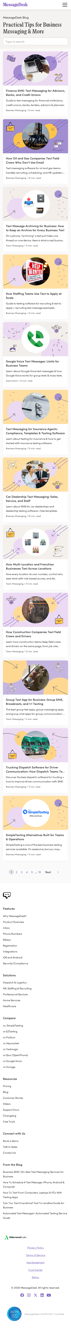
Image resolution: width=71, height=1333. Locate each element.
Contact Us (9, 1152)
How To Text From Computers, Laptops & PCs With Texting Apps (32, 1195)
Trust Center (35, 1270)
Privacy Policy (35, 1247)
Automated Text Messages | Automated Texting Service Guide (35, 1215)
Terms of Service (35, 1255)
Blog (5, 1092)
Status (35, 1277)
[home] (17, 5)
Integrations (10, 951)
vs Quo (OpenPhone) (15, 1055)
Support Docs (11, 1109)
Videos (7, 1104)
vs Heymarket (11, 1043)
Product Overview (13, 922)
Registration (10, 945)
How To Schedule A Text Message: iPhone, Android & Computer (33, 1184)
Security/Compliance (15, 963)
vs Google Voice (12, 1061)
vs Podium (9, 1037)
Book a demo (11, 1141)
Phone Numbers (12, 933)
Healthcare (9, 1006)
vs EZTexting (10, 1031)
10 (39, 872)
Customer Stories (13, 1098)
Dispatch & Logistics (15, 982)
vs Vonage (9, 1067)
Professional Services (15, 994)
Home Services (11, 1000)
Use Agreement (35, 1262)
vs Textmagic (10, 1049)
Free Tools (9, 1121)
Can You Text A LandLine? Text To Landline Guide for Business (33, 1205)
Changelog (9, 1115)
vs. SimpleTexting (13, 1025)
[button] (64, 4)
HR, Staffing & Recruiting (17, 988)
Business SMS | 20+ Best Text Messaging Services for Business (33, 1174)
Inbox (6, 928)
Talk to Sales (10, 1147)
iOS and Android (12, 957)
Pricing (7, 1086)
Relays (7, 939)
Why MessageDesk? (14, 916)
